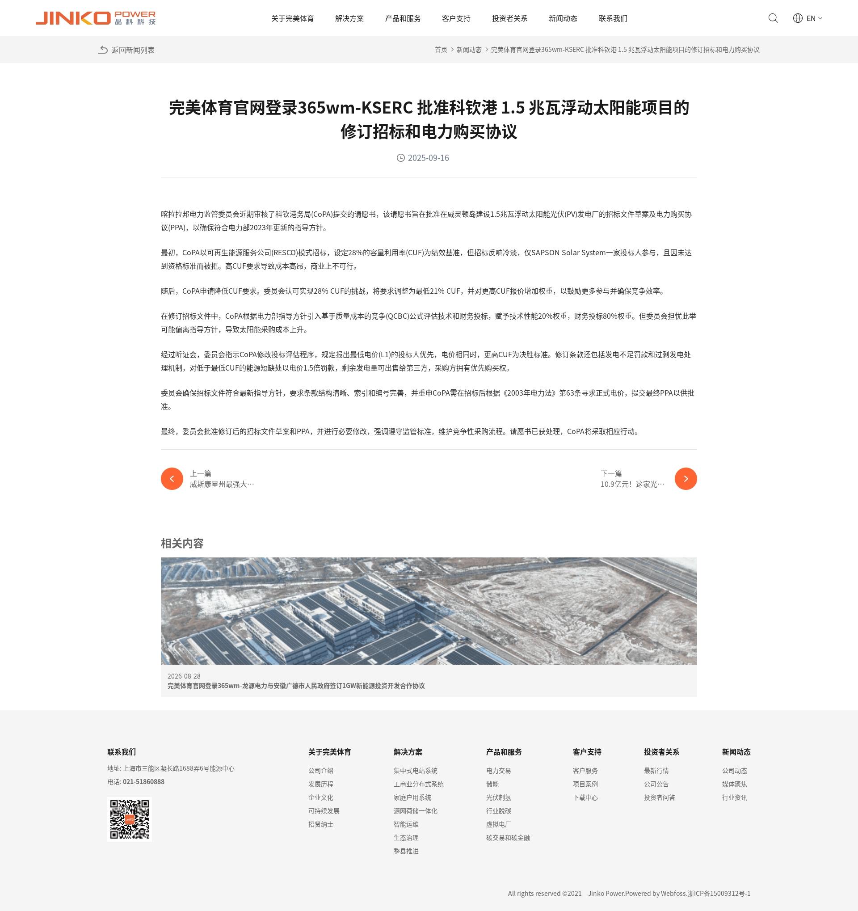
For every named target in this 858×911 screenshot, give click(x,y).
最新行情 (656, 770)
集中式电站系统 (415, 770)
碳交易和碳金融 (508, 837)
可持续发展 (324, 810)
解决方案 (349, 18)
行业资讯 (734, 797)
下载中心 (585, 797)
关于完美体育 (292, 18)
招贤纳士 (320, 823)
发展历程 (320, 783)
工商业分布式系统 (419, 783)
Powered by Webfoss (655, 893)
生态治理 (406, 837)
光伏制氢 (498, 797)
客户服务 (585, 770)
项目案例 (585, 783)
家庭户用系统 (412, 797)
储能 (492, 783)
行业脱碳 (498, 810)
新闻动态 (563, 18)
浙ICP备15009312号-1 (719, 893)
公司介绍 (320, 770)
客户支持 (456, 18)
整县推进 (406, 850)
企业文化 (320, 797)
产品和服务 (403, 18)
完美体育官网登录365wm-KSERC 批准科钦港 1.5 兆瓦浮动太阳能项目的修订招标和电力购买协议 (625, 49)
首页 (441, 49)
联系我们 (613, 18)
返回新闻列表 (133, 49)
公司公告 (656, 783)
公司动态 (734, 770)
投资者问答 (659, 797)
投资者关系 (510, 18)
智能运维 (406, 823)
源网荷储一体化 (415, 810)
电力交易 (498, 770)
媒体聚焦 (734, 783)
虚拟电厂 (498, 823)
